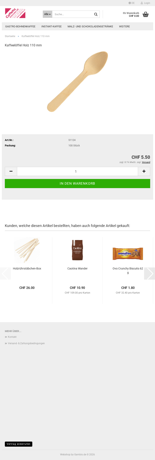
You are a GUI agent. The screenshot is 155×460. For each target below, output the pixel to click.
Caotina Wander (77, 268)
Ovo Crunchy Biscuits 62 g (128, 270)
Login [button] (146, 3)
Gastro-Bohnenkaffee (20, 26)
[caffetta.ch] (21, 13)
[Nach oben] (144, 454)
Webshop (65, 454)
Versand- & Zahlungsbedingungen (26, 343)
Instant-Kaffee (51, 26)
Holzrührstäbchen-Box (27, 268)
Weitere (124, 26)
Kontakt (12, 336)
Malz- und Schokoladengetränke (90, 26)
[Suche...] (96, 14)
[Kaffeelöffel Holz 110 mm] (77, 81)
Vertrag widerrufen (18, 444)
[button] (132, 3)
